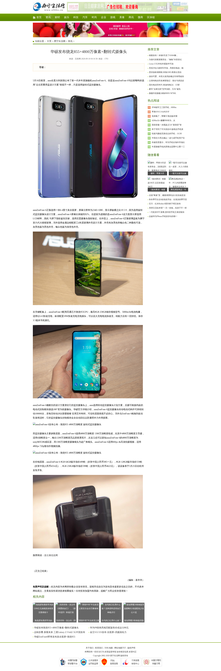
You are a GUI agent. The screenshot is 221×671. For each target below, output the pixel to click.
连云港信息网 (51, 555)
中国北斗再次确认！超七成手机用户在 (168, 138)
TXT (124, 648)
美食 (122, 17)
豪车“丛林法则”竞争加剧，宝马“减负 (165, 89)
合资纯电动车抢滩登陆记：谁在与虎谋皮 (166, 81)
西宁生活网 (59, 41)
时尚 (94, 17)
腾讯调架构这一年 (178, 189)
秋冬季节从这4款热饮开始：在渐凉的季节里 (168, 199)
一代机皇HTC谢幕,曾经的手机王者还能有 (166, 212)
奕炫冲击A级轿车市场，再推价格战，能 (166, 68)
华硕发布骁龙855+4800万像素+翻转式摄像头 (56, 627)
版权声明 (131, 648)
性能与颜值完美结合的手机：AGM (167, 133)
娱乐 (66, 17)
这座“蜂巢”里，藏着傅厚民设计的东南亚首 (167, 195)
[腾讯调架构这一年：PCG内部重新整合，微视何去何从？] (178, 187)
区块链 (151, 17)
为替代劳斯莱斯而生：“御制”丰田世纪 (165, 59)
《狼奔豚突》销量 (157, 189)
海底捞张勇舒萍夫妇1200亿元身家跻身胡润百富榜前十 (43, 620)
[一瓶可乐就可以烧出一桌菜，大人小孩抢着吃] (178, 170)
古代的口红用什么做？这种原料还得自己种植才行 (111, 620)
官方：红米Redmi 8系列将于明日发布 (165, 204)
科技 (75, 17)
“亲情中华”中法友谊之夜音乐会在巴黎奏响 (88, 620)
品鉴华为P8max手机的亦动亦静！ (163, 216)
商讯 (131, 17)
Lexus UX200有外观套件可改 (161, 64)
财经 (57, 17)
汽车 (85, 17)
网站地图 (118, 648)
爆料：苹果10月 (157, 173)
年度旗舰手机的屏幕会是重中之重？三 (168, 147)
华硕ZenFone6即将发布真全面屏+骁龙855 (54, 637)
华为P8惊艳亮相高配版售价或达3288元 (109, 627)
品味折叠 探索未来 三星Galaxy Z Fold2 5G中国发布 (59, 632)
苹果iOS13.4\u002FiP (160, 112)
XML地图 (109, 648)
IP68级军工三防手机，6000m (164, 107)
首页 (39, 17)
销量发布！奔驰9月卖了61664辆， (163, 55)
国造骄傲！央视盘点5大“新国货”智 (167, 125)
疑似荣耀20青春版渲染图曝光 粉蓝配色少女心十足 (134, 620)
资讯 (48, 17)
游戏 (112, 17)
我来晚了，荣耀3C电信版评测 (164, 116)
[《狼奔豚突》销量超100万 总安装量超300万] (157, 187)
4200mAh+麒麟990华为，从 (163, 120)
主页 (49, 41)
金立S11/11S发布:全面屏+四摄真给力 (108, 632)
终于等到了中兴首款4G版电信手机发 (167, 129)
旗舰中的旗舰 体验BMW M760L (162, 93)
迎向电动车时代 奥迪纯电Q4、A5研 (164, 85)
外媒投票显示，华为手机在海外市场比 (168, 142)
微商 (140, 17)
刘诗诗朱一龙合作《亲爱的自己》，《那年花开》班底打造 (66, 620)
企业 (103, 17)
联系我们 (99, 648)
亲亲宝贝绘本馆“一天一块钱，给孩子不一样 (168, 208)
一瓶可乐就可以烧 (178, 173)
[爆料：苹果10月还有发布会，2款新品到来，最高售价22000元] (157, 170)
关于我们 (90, 648)
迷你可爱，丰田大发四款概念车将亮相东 (166, 76)
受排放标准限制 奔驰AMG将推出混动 (165, 72)
